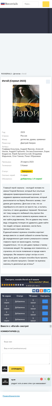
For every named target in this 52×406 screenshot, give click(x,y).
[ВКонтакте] (33, 290)
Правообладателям (11, 396)
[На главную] (9, 4)
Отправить (16, 369)
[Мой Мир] (45, 290)
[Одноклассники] (41, 290)
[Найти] (36, 4)
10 (23, 285)
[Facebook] (37, 290)
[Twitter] (48, 290)
